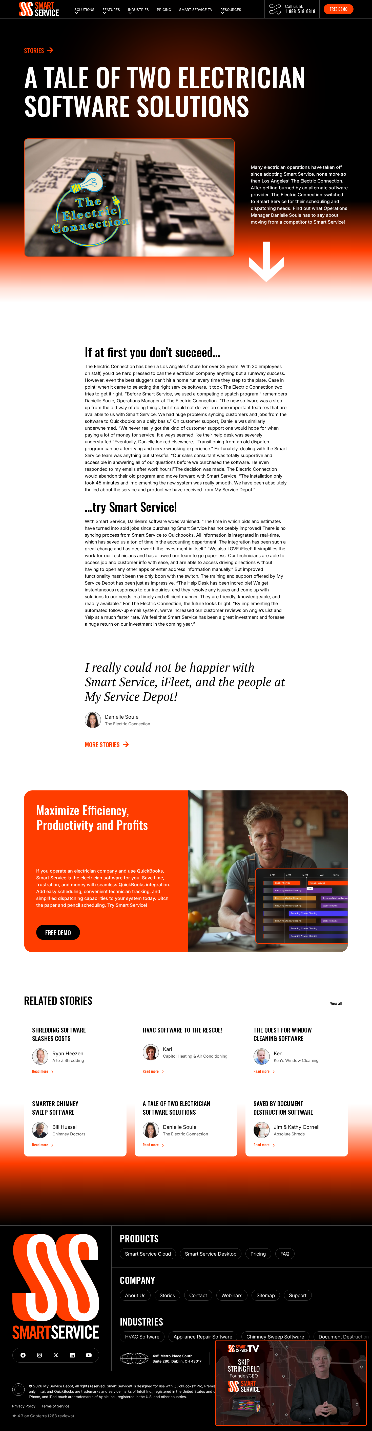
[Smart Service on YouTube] (88, 1355)
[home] (41, 9)
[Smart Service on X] (56, 1355)
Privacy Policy (23, 1406)
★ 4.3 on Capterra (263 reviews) (43, 1415)
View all (336, 1004)
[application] (291, 1383)
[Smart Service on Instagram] (39, 1355)
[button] (84, 9)
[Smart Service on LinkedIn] (72, 1355)
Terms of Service (55, 1406)
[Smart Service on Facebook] (23, 1355)
